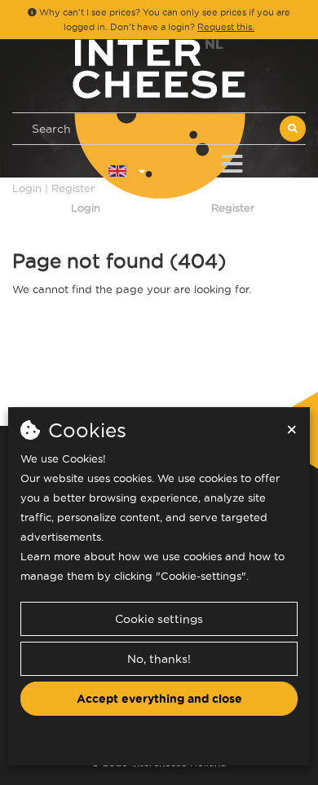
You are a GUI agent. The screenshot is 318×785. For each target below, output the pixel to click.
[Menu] (232, 161)
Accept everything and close (159, 698)
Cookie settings (159, 618)
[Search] (293, 129)
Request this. (225, 27)
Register (232, 207)
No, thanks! (159, 658)
